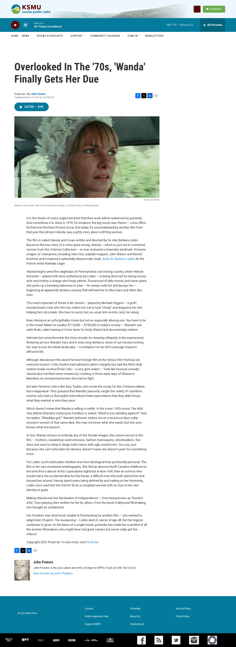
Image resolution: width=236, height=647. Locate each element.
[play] (15, 25)
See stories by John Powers (53, 573)
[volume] (26, 25)
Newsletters (154, 35)
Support (77, 35)
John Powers (38, 94)
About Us (135, 616)
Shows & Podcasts (50, 35)
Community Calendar (105, 35)
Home (14, 35)
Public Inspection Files (96, 616)
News (25, 35)
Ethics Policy (182, 616)
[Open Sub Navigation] (32, 35)
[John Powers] (22, 570)
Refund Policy (183, 608)
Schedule (135, 608)
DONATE (215, 9)
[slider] (31, 25)
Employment (137, 624)
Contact (89, 608)
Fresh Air (92, 542)
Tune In (133, 35)
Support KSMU (93, 624)
